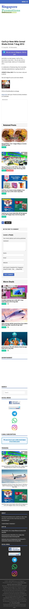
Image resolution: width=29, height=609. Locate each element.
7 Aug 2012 (5, 47)
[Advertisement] (14, 27)
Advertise (12, 523)
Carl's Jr (8, 222)
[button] (25, 1)
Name (4, 253)
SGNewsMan (13, 47)
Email (4, 258)
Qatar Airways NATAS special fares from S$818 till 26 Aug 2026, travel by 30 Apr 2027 (14, 324)
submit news (14, 584)
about (25, 582)
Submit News (5, 523)
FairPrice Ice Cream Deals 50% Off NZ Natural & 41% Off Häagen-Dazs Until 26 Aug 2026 (14, 213)
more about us (5, 520)
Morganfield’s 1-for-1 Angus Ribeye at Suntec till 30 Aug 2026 (14, 144)
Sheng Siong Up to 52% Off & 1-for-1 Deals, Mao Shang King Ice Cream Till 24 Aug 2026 (13, 167)
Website (5, 262)
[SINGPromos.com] (14, 9)
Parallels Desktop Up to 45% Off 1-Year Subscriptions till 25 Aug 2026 (12, 300)
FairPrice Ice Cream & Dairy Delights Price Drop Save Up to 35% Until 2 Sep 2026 (13, 190)
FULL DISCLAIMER (16, 602)
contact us (19, 584)
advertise (9, 584)
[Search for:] (14, 392)
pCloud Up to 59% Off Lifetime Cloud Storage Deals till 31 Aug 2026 (14, 347)
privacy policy (20, 582)
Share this (4, 94)
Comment (5, 241)
